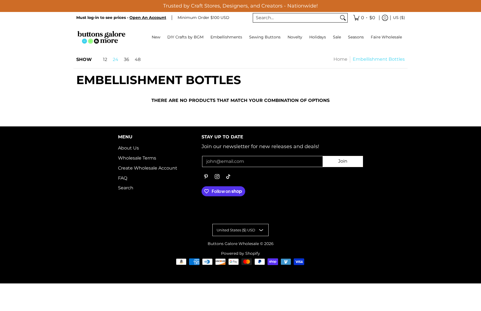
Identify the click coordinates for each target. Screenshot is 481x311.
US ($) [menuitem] (399, 17)
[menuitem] (364, 18)
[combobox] (295, 18)
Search (125, 187)
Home (340, 59)
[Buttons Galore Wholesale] (101, 37)
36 (126, 59)
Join (342, 161)
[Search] (342, 18)
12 (105, 59)
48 (138, 59)
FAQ (122, 178)
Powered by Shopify (240, 253)
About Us (128, 148)
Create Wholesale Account (147, 168)
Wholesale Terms (137, 158)
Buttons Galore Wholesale (233, 243)
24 (115, 59)
